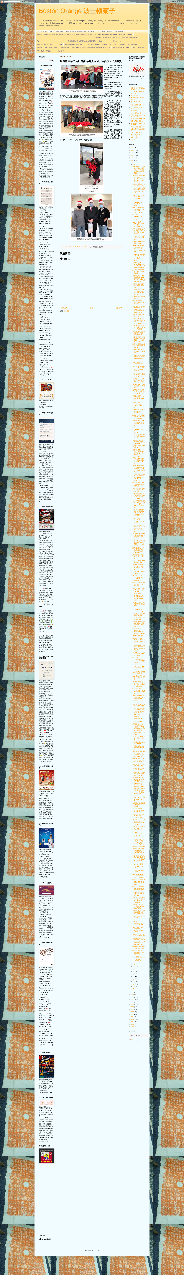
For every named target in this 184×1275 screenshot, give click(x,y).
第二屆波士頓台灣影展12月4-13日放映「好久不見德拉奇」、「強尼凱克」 (138, 900)
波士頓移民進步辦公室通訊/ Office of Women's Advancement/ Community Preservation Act (85, 47)
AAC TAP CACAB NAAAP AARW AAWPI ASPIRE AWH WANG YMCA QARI (113, 34)
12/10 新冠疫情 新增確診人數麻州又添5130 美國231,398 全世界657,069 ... (138, 754)
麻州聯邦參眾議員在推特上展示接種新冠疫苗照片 (138, 490)
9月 (134, 969)
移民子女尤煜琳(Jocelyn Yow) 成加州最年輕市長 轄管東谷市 (138, 691)
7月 (134, 974)
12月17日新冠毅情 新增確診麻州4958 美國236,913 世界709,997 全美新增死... (138, 528)
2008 (133, 1019)
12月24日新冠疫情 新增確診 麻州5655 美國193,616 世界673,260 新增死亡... (138, 321)
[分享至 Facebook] (100, 247)
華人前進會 (134, 111)
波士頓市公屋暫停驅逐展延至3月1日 (138, 242)
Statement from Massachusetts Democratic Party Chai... (138, 835)
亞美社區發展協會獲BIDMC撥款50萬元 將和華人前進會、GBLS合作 (138, 550)
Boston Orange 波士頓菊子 (77, 10)
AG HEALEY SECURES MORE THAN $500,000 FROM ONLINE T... (138, 822)
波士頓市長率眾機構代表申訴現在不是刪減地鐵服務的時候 (138, 888)
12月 (134, 164)
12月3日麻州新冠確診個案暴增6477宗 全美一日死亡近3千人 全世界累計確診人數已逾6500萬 (138, 941)
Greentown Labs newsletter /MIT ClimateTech (49, 44)
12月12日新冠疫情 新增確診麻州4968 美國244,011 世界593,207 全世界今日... (138, 699)
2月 (134, 986)
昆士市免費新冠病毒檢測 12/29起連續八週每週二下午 (138, 375)
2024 (133, 152)
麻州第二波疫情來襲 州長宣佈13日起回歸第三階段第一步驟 (138, 851)
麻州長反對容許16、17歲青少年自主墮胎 (138, 705)
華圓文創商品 (135, 137)
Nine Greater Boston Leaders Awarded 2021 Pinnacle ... (138, 875)
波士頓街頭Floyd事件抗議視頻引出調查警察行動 (138, 484)
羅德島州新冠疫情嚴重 (138, 846)
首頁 (91, 308)
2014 (132, 1004)
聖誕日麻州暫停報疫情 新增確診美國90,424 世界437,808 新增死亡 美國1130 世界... (138, 309)
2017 (132, 997)
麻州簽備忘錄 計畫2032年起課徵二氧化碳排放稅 (138, 442)
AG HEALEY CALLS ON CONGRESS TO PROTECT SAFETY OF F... (138, 667)
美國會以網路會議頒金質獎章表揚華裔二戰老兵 (138, 804)
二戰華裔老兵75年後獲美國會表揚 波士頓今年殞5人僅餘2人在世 (138, 292)
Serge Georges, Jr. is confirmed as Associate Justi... (138, 815)
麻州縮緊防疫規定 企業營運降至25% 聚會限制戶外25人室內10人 (138, 398)
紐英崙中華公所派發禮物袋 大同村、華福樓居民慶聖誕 (138, 416)
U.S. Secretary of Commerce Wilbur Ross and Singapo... (138, 609)
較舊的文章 (119, 308)
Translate (136, 1040)
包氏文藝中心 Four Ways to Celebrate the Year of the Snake (82, 31)
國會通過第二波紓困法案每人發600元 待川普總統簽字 (138, 411)
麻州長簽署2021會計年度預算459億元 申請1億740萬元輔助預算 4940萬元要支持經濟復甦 (138, 727)
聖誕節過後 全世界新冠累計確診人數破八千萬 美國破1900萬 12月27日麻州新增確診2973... (138, 278)
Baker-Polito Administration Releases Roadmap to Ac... (138, 217)
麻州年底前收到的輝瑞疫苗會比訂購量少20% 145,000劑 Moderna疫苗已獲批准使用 (138, 512)
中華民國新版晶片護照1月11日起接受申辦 (138, 947)
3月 (134, 984)
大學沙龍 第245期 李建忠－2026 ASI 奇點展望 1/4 (50, 51)
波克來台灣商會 (135, 133)
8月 (134, 971)
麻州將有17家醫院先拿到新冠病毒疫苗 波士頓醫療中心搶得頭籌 (138, 624)
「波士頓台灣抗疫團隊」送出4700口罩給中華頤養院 (138, 327)
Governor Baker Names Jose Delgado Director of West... (138, 520)
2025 (132, 150)
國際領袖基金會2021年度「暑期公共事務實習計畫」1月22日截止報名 (138, 452)
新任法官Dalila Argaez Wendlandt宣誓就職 (138, 934)
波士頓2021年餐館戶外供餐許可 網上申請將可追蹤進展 (138, 779)
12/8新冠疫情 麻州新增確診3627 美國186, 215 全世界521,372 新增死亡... (138, 842)
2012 (132, 1009)
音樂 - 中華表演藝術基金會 (129, 37)
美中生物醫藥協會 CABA (138, 127)
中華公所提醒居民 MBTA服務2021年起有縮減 (138, 302)
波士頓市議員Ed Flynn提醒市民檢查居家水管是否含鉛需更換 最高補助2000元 (138, 460)
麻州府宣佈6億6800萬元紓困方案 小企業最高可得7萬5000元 (138, 357)
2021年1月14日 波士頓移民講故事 (138, 572)
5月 (134, 979)
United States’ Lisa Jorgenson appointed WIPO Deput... (137, 929)
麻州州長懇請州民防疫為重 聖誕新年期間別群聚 (138, 436)
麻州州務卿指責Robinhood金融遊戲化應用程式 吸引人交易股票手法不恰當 (138, 597)
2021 (132, 160)
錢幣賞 (133, 139)
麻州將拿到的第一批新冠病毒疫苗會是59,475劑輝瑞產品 (138, 912)
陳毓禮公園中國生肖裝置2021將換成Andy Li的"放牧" (138, 345)
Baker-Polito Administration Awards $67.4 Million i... (137, 203)
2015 (132, 1002)
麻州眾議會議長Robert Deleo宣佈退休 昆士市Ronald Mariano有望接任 (138, 265)
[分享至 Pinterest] (102, 247)
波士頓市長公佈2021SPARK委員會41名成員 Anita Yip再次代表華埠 (138, 224)
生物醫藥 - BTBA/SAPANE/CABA (73, 44)
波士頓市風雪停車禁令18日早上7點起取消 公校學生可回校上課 (138, 536)
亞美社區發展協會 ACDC (138, 105)
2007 (133, 1022)
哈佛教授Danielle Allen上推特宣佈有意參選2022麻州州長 (138, 640)
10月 (134, 966)
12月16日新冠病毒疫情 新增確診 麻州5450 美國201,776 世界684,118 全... (138, 543)
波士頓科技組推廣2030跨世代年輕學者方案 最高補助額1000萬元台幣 (138, 684)
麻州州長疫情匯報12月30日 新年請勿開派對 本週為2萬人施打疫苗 (138, 231)
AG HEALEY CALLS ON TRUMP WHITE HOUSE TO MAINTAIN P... (138, 578)
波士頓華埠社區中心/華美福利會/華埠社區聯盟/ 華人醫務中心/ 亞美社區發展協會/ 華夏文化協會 (64, 34)
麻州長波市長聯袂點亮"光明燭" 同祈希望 (138, 747)
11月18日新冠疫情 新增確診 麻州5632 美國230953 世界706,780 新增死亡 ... (138, 504)
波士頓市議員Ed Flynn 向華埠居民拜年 (138, 184)
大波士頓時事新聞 (42, 31)
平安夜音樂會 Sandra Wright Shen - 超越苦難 (138, 351)
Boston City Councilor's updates (121, 47)
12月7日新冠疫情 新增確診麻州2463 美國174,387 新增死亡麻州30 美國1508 (138, 858)
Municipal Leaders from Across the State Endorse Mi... (138, 785)
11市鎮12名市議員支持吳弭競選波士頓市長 (138, 738)
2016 (132, 999)
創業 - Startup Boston (105, 41)
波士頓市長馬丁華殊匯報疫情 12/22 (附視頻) (138, 386)
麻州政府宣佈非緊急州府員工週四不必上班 (138, 556)
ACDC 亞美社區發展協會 (56, 31)
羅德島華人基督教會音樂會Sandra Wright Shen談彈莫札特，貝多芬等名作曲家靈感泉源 (138, 178)
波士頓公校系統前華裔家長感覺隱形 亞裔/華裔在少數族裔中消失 (138, 190)
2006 (133, 1024)
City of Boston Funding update (137, 362)
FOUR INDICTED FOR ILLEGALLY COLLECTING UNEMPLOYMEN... (138, 922)
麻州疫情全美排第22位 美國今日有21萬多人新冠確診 (138, 906)
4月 (134, 981)
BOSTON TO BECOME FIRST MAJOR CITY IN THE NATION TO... (138, 798)
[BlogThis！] (96, 247)
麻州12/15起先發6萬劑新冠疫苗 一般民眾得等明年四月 (138, 828)
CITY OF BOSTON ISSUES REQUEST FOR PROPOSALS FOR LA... (138, 865)
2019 (132, 992)
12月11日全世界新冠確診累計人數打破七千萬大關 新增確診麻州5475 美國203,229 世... (138, 711)
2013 (132, 1007)
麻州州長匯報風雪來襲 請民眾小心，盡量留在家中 (138, 590)
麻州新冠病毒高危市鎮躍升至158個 (138, 742)
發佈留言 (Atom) (68, 311)
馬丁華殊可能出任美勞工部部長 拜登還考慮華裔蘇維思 (138, 333)
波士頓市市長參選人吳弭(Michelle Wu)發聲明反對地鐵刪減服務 (138, 882)
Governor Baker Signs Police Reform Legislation (138, 196)
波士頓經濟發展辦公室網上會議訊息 (138, 672)
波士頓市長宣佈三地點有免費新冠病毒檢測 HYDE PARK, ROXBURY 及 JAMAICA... (138, 477)
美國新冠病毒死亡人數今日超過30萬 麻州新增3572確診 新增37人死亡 (138, 647)
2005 (133, 1026)
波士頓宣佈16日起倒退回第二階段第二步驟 (138, 677)
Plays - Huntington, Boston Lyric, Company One (107, 37)
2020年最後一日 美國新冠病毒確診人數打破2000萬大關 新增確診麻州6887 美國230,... (138, 170)
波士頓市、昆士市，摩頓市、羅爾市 (47, 47)
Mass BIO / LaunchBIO (120, 44)
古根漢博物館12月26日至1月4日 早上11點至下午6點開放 (138, 760)
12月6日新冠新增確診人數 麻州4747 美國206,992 (138, 894)
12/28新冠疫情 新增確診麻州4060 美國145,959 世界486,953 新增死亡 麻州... (138, 257)
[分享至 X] (98, 247)
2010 (132, 1014)
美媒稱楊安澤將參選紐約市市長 (138, 315)
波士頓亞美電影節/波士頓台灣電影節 (112, 31)
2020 (133, 162)
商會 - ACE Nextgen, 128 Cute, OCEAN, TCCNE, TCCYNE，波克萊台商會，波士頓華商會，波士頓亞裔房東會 (66, 41)
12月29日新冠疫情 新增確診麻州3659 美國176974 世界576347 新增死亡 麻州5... (138, 249)
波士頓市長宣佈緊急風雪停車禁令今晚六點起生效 (138, 584)
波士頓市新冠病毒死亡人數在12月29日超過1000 (138, 237)
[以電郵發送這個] (94, 247)
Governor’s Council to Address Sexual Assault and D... (138, 810)
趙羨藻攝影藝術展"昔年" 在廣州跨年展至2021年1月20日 (138, 391)
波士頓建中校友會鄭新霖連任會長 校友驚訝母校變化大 (138, 654)
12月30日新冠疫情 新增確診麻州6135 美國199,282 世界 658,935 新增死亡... (138, 210)
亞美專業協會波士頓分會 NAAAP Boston (138, 115)
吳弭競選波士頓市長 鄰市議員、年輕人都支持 (138, 271)
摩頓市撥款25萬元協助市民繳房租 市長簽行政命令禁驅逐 (138, 380)
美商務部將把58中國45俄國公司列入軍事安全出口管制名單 (138, 423)
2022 (133, 157)
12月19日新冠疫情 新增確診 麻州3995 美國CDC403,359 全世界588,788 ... (138, 496)
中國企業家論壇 (135, 135)
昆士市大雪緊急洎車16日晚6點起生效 (138, 561)
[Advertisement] (46, 1199)
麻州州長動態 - (132, 44)
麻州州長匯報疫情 (137, 635)
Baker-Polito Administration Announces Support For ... (137, 430)
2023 (132, 155)
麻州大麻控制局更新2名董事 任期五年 (138, 614)
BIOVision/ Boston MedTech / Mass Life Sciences (98, 44)
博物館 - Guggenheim (119, 41)
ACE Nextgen (135, 95)
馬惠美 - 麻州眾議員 (138, 47)
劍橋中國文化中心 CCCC (138, 113)
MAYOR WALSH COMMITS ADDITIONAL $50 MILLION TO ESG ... (138, 631)
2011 (132, 1012)
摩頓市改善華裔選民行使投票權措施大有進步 (138, 285)
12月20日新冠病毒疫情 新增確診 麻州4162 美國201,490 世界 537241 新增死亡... (138, 468)
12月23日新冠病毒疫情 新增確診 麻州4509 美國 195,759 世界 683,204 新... (138, 339)
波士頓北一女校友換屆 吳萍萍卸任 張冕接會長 (138, 604)
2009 (133, 1017)
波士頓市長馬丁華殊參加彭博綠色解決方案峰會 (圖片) (138, 774)
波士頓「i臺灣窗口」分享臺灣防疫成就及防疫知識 (138, 952)
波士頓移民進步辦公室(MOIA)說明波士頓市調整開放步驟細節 (138, 567)
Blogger (95, 1251)
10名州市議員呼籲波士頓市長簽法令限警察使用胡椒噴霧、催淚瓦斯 (138, 369)
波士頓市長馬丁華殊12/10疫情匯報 (138, 769)
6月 (134, 976)
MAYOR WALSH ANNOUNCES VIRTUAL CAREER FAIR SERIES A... (138, 719)
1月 (134, 989)
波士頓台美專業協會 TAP (138, 119)
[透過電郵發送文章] (90, 246)
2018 (132, 994)
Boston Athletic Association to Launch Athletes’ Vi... (138, 405)
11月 (134, 964)
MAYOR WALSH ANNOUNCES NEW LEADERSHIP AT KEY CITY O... (138, 959)
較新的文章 (64, 308)
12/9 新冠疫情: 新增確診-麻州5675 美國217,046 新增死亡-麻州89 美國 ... (138, 791)
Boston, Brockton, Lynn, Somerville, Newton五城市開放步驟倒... (138, 660)
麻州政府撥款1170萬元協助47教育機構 (138, 765)
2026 (132, 147)
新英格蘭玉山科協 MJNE (137, 121)
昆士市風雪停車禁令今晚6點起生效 (138, 618)
